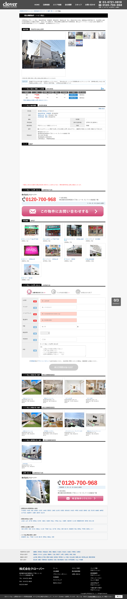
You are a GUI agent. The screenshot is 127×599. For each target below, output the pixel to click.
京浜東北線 (41, 117)
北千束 (30, 521)
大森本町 (69, 521)
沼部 (62, 529)
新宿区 (36, 510)
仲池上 (52, 521)
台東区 (45, 510)
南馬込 (35, 521)
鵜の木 (66, 529)
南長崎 (35, 554)
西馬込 (79, 529)
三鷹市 (34, 513)
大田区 (43, 111)
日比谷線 (72, 557)
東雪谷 (86, 521)
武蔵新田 (48, 113)
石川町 (39, 521)
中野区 (76, 510)
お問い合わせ (90, 4)
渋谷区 (72, 510)
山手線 (35, 557)
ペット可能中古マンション (95, 569)
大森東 (48, 521)
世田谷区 (67, 510)
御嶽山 (38, 529)
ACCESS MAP (23, 584)
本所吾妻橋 (71, 560)
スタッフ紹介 (76, 568)
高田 (74, 554)
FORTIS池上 (25, 463)
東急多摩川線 (41, 113)
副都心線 (78, 557)
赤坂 (71, 554)
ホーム (55, 568)
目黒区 (62, 510)
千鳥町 (47, 529)
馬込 (75, 529)
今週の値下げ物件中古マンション (96, 589)
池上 (46, 111)
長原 (30, 529)
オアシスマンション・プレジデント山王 (73, 431)
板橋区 (97, 510)
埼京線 (60, 557)
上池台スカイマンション (28, 398)
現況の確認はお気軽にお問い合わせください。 (36, 100)
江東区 (53, 510)
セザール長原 (89, 398)
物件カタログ (57, 583)
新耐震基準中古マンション (95, 574)
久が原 (74, 521)
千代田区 (23, 510)
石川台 (34, 529)
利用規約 (32, 361)
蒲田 (46, 117)
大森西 (64, 521)
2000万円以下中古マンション (95, 584)
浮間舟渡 (44, 560)
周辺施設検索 (76, 571)
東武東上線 (85, 557)
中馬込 (57, 521)
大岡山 (59, 529)
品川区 (58, 510)
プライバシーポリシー (44, 361)
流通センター (90, 529)
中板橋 (81, 560)
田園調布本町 (80, 521)
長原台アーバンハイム (48, 398)
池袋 (66, 560)
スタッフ (78, 4)
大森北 (43, 521)
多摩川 (26, 529)
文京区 (40, 510)
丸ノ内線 (66, 557)
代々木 (40, 554)
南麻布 (49, 554)
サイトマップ (57, 580)
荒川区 (93, 510)
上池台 (23, 521)
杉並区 (81, 510)
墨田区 (49, 510)
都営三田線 (50, 557)
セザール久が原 (68, 398)
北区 (89, 510)
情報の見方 (102, 108)
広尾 (55, 560)
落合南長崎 (60, 560)
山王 (27, 521)
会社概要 (68, 4)
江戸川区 (23, 513)
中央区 (28, 510)
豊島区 (85, 510)
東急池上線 (41, 115)
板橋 (39, 560)
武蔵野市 (29, 513)
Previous (23, 53)
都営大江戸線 (41, 557)
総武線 (55, 557)
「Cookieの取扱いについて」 (94, 596)
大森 (22, 529)
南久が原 (91, 521)
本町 (62, 554)
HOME (37, 4)
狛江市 (43, 513)
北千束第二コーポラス (48, 431)
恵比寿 (35, 560)
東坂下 (58, 554)
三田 (54, 554)
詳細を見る (73, 95)
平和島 (84, 529)
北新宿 (66, 554)
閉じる (119, 596)
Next (64, 53)
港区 (32, 510)
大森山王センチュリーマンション (94, 431)
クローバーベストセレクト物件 (96, 579)
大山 (77, 560)
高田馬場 (50, 560)
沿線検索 (46, 4)
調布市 (38, 513)
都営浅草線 (92, 557)
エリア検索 (57, 4)
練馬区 (101, 510)
